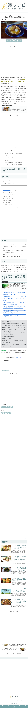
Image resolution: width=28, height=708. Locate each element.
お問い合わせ (14, 703)
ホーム (7, 700)
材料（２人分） (10, 157)
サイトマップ (7, 701)
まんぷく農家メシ (5, 370)
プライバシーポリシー (20, 701)
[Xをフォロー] (5, 413)
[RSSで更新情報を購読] (9, 413)
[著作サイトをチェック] (2, 413)
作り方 (8, 158)
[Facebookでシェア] (10, 40)
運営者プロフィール (21, 700)
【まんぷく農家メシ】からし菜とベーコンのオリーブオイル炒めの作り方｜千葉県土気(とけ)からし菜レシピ (15, 298)
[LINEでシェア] (17, 40)
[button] (20, 40)
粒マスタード (6, 190)
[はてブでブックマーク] (14, 40)
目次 (12, 150)
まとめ (7, 160)
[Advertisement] (14, 61)
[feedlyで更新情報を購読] (7, 413)
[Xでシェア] (7, 40)
